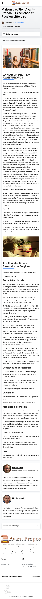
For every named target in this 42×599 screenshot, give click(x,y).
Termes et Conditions (27, 564)
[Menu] (3, 3)
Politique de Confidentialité (29, 567)
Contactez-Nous (5, 564)
